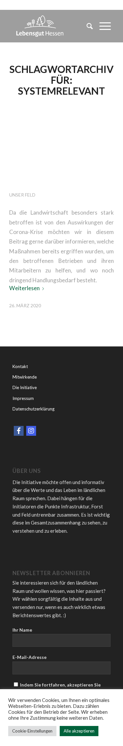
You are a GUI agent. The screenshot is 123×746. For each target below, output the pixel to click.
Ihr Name (22, 630)
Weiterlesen (24, 288)
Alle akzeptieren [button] (79, 731)
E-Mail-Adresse (29, 657)
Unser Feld (22, 195)
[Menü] (102, 26)
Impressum (23, 398)
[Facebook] (19, 431)
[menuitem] (86, 26)
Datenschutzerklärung (33, 408)
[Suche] (86, 26)
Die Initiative (24, 387)
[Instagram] (31, 431)
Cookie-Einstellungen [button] (32, 731)
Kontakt (20, 366)
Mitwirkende (24, 377)
